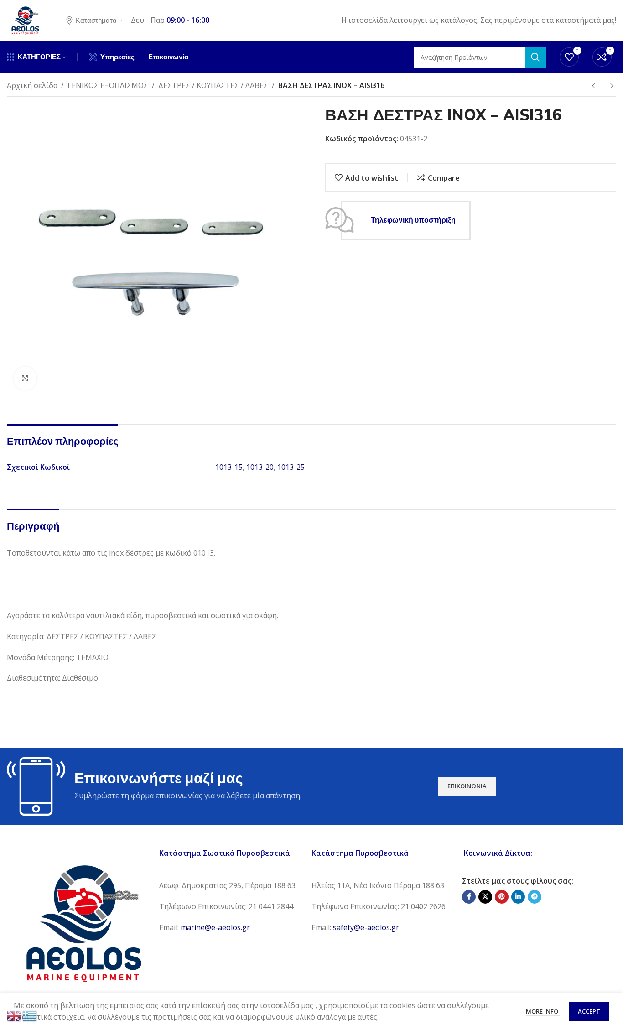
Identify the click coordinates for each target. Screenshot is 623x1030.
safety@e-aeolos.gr (366, 927)
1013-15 (229, 467)
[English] (14, 1015)
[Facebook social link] (469, 897)
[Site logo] (25, 20)
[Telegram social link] (534, 897)
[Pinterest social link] (502, 897)
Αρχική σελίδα (32, 85)
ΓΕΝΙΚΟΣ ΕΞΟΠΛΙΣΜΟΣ (107, 85)
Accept (589, 1011)
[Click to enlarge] (25, 378)
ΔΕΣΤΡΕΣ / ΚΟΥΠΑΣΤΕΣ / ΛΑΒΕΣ (213, 85)
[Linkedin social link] (518, 897)
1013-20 (260, 467)
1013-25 (291, 467)
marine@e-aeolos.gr (215, 927)
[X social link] (485, 897)
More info (543, 1011)
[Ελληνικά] (30, 1015)
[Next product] (611, 86)
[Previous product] (593, 86)
